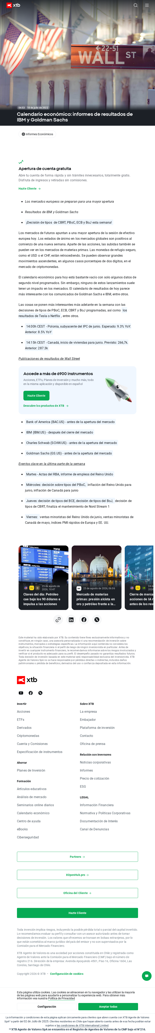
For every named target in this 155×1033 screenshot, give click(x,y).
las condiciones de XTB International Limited (82, 1025)
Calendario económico (33, 813)
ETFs (20, 719)
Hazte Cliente (36, 395)
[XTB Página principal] (11, 5)
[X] (97, 619)
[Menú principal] (147, 5)
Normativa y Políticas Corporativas (105, 813)
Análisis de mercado (31, 797)
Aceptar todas (108, 1006)
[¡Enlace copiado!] (58, 619)
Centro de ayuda (29, 821)
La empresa (88, 711)
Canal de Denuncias (94, 829)
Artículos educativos (31, 789)
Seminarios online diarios (35, 805)
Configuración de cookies (66, 974)
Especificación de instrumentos (40, 752)
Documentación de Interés (99, 821)
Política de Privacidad (61, 998)
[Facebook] (84, 619)
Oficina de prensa (93, 744)
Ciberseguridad (28, 837)
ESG (83, 786)
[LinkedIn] (71, 619)
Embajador (88, 719)
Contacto (86, 735)
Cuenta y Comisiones (32, 744)
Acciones (23, 711)
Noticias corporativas (95, 762)
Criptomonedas (28, 735)
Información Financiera (97, 805)
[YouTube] (21, 693)
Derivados (24, 727)
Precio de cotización (94, 778)
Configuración (47, 1006)
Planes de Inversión (31, 770)
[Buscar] (135, 5)
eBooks (22, 829)
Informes (86, 770)
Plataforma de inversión (97, 727)
